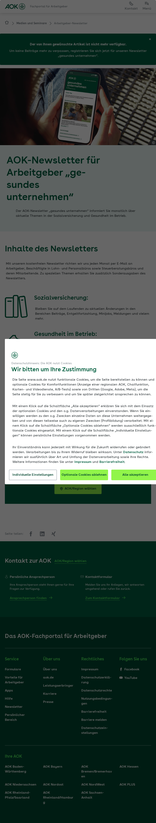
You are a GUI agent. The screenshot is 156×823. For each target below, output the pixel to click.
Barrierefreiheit (112, 462)
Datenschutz (133, 452)
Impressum (82, 462)
